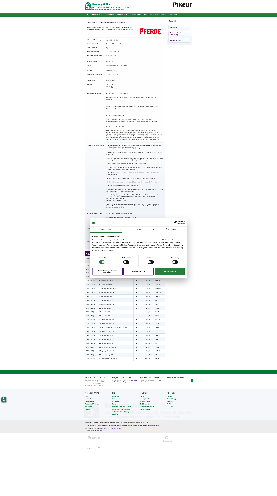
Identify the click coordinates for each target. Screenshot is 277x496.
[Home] (87, 14)
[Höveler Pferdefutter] (167, 439)
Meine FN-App (171, 399)
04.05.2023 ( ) (90, 281)
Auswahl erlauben (138, 272)
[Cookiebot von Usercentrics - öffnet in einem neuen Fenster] (175, 222)
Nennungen (109, 14)
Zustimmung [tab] (106, 229)
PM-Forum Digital (153, 425)
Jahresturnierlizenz (138, 14)
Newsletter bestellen (175, 377)
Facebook (170, 396)
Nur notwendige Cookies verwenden (107, 272)
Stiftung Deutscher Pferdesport (137, 425)
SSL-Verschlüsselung (111, 428)
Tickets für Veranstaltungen (121, 412)
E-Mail (102, 385)
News (114, 404)
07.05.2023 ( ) (90, 347)
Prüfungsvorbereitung (146, 406)
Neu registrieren (175, 40)
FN (151, 14)
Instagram (170, 401)
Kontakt (87, 409)
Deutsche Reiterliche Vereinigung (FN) (109, 425)
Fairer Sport (116, 399)
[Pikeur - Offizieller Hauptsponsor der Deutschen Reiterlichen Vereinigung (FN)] (94, 439)
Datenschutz (89, 399)
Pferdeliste (122, 14)
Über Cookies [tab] (171, 229)
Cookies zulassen (169, 272)
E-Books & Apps (144, 401)
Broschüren (116, 396)
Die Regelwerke (144, 399)
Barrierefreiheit (90, 401)
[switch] (126, 262)
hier (160, 380)
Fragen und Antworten (92, 404)
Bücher (141, 396)
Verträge (115, 414)
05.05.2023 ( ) (90, 288)
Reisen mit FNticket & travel (121, 406)
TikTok (169, 404)
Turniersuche (96, 14)
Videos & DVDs (144, 409)
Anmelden (173, 14)
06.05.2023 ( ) (90, 320)
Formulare (115, 401)
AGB (86, 396)
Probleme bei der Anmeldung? (176, 34)
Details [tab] (138, 229)
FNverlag (124, 425)
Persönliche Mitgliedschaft (121, 409)
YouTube (170, 406)
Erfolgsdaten (160, 14)
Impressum (89, 406)
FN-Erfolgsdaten (144, 404)
